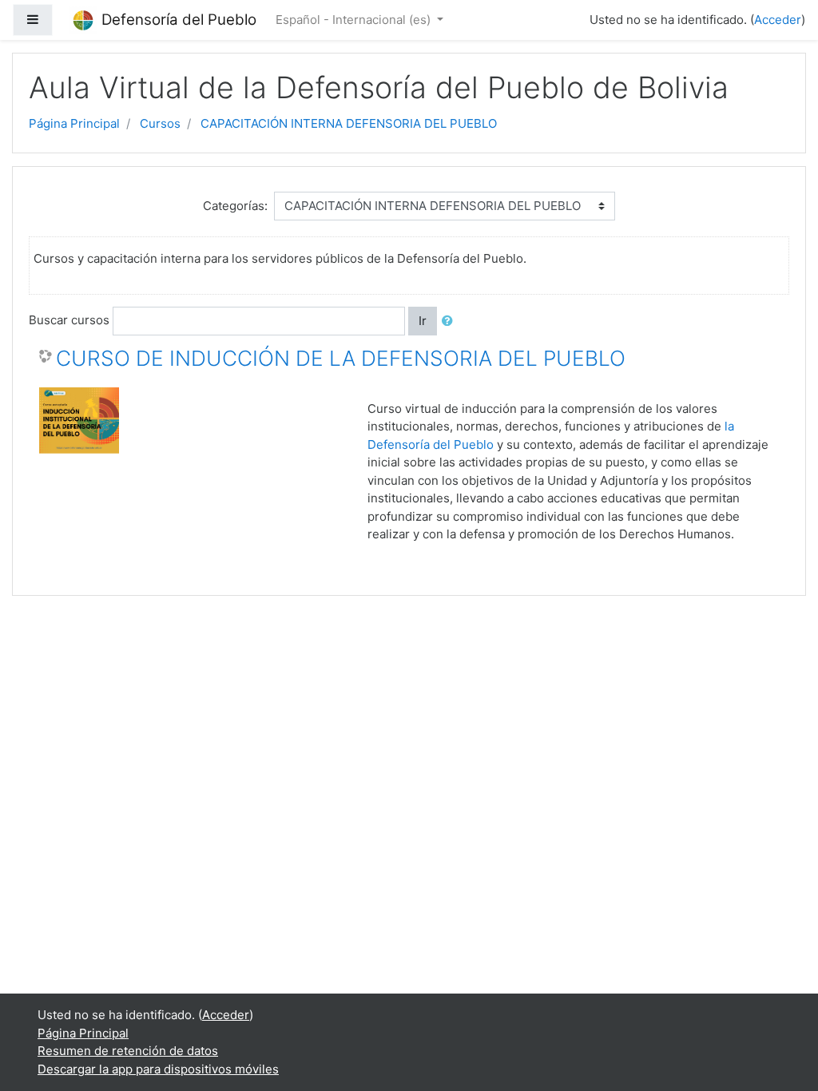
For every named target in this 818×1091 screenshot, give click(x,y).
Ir (423, 320)
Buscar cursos (69, 319)
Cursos (160, 123)
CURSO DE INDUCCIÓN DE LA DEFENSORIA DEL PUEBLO (340, 358)
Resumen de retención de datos (128, 1050)
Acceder (777, 19)
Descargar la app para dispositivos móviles (158, 1069)
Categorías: (235, 205)
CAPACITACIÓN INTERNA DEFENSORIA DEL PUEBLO (349, 123)
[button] (450, 321)
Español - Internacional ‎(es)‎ (355, 19)
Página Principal (74, 123)
